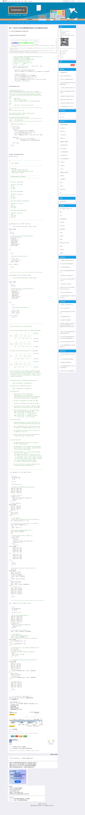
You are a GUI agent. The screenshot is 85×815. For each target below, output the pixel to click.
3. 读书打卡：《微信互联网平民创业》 (66, 79)
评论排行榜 (62, 301)
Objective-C (26, 703)
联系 (19, 22)
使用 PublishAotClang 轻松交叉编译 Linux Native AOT (19, 793)
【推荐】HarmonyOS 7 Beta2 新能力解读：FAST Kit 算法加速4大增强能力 (22, 764)
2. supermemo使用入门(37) (65, 308)
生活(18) (61, 185)
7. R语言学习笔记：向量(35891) (66, 284)
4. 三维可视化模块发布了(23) (65, 316)
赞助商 (25, 1)
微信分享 (25, 736)
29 (62, 55)
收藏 (35, 750)
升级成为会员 (51, 743)
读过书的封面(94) (63, 201)
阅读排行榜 (62, 257)
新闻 (16, 1)
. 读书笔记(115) (63, 128)
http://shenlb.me (67, 33)
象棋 (16, 702)
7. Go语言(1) (62, 165)
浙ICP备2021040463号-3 (49, 805)
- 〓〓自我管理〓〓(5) (64, 124)
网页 (12, 35)
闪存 (22, 1)
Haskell (21, 703)
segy (21, 731)
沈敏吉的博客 (62, 229)
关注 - (17, 740)
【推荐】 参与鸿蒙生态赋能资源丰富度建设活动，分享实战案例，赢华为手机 (23, 762)
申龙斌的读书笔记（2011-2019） (16, 709)
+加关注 (10, 744)
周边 (12, 1)
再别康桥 (61, 253)
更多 (61, 192)
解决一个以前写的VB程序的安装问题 (20, 800)
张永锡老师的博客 (63, 218)
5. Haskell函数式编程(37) (64, 158)
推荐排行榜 (62, 351)
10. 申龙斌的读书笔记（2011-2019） (66, 106)
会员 (9, 1)
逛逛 (28, 758)
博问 (19, 1)
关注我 (17, 736)
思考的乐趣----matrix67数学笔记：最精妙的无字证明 (22, 748)
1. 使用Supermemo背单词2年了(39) (66, 304)
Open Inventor (31, 703)
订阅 (23, 22)
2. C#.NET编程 (14, 729)
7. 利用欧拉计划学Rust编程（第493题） (67, 96)
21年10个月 (64, 51)
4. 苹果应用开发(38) (63, 155)
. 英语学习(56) (62, 138)
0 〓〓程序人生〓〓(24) (64, 141)
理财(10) (61, 182)
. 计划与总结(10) (63, 134)
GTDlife (61, 232)
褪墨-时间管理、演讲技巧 (64, 242)
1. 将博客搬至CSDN (63, 72)
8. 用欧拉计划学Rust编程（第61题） (66, 99)
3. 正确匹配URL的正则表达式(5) (66, 362)
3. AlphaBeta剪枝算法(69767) (65, 267)
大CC (61, 215)
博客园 (10, 22)
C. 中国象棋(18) (63, 179)
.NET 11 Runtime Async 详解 (15, 789)
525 (63, 54)
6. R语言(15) (62, 162)
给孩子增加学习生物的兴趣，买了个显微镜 (21, 798)
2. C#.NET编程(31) (63, 148)
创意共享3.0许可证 (29, 697)
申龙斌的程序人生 (18, 10)
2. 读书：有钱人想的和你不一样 (65, 75)
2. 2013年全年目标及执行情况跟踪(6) (66, 359)
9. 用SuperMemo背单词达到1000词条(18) (67, 341)
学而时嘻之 (62, 249)
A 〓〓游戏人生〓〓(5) (64, 172)
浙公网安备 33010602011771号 (38, 805)
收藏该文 (20, 736)
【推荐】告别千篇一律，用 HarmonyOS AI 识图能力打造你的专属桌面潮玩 (22, 765)
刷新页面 (52, 754)
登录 (24, 758)
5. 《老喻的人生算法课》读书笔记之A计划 (67, 87)
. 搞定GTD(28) (62, 131)
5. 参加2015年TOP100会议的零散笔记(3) (67, 370)
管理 (27, 22)
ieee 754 (13, 731)
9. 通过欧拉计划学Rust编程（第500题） (67, 103)
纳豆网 (61, 239)
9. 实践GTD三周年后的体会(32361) (66, 292)
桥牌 (13, 702)
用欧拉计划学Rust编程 (14, 707)
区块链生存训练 (13, 706)
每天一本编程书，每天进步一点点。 (66, 208)
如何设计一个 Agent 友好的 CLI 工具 (16, 792)
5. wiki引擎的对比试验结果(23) (65, 320)
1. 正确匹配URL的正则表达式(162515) (67, 260)
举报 (38, 750)
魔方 (11, 702)
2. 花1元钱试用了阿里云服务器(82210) (67, 263)
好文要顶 (12, 736)
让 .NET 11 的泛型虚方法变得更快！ (16, 788)
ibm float (17, 731)
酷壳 (61, 212)
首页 (15, 22)
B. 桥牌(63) (62, 175)
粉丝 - (13, 740)
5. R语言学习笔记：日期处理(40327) (66, 275)
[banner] (4, 1)
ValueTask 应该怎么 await (14, 791)
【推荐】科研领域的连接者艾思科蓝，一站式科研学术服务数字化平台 (21, 767)
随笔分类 (62, 121)
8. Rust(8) (62, 168)
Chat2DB (30, 1)
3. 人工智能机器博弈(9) (64, 151)
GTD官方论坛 (62, 225)
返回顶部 (56, 754)
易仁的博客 (62, 222)
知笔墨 (61, 246)
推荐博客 (63, 53)
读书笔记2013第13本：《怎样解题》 (19, 746)
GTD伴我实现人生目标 (14, 705)
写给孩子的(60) (62, 189)
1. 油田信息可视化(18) (64, 145)
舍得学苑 (61, 236)
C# (19, 703)
